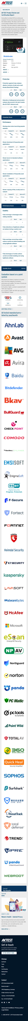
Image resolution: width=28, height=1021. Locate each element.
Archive (5, 72)
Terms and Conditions (7, 1008)
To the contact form (8, 953)
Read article (5, 929)
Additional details (6, 309)
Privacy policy (19, 1008)
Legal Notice (5, 1010)
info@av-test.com (9, 992)
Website (5, 69)
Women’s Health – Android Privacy (12, 917)
